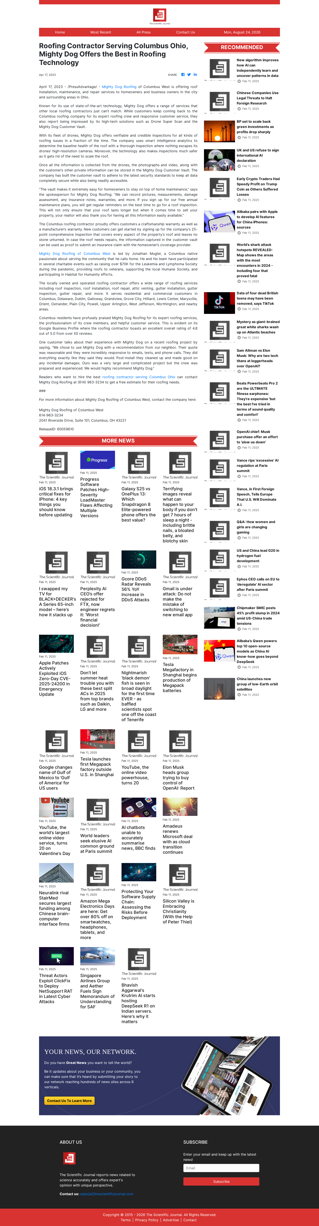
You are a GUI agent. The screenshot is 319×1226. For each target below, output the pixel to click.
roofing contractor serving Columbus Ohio (138, 377)
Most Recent (100, 32)
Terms (126, 1220)
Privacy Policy (146, 1220)
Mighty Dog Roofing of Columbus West (74, 253)
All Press (143, 32)
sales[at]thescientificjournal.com (106, 1194)
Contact (190, 1220)
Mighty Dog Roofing (119, 86)
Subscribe (221, 1181)
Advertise (171, 1220)
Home (60, 32)
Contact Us (185, 32)
